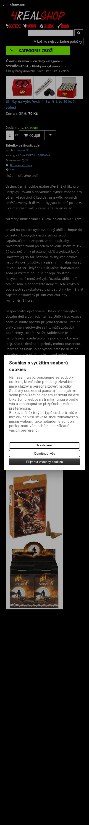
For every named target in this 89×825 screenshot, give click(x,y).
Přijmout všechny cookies (44, 462)
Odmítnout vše (44, 453)
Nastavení (44, 445)
